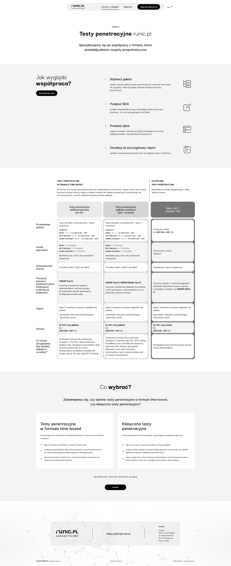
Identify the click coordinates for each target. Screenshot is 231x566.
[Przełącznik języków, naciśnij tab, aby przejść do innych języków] (169, 7)
